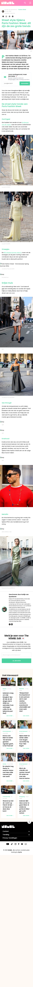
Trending (6, 835)
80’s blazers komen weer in (12, 252)
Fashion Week (22, 9)
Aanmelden (24, 83)
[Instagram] (10, 624)
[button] (27, 831)
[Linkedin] (12, 624)
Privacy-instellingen (10, 838)
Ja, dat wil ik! (16, 661)
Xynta (20, 852)
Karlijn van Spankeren (11, 9)
